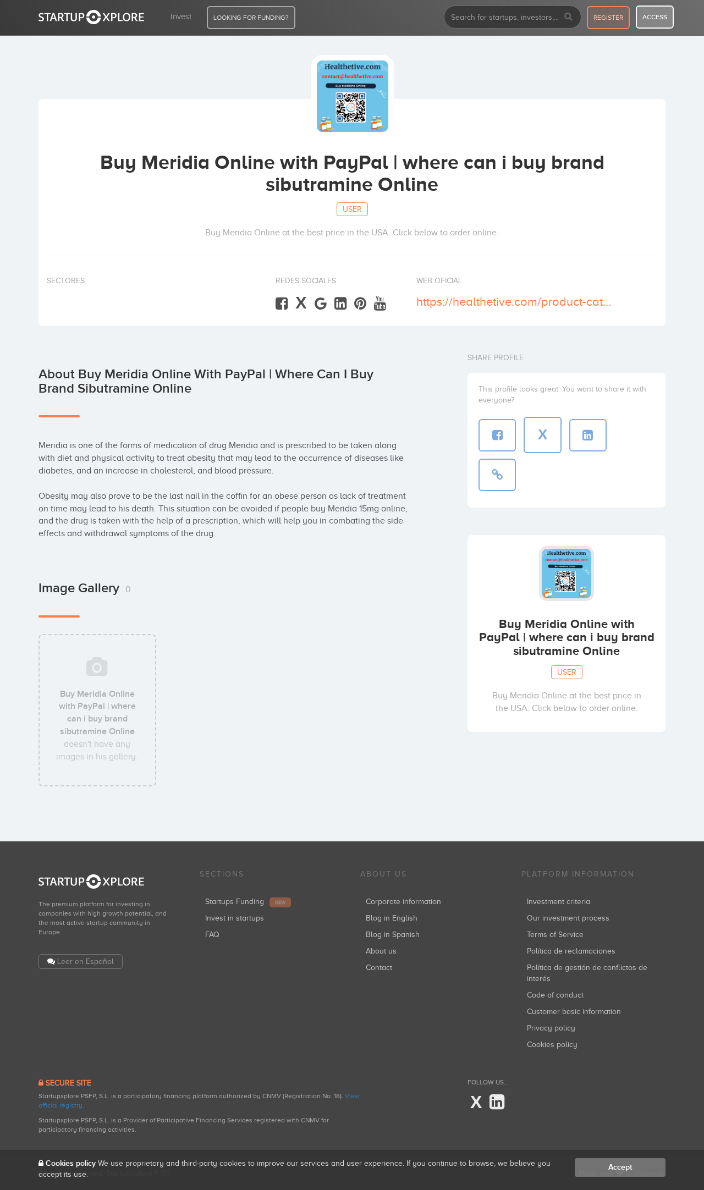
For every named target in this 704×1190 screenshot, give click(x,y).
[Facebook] (282, 304)
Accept (620, 1167)
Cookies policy (552, 1044)
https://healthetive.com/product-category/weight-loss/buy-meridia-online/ (515, 301)
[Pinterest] (360, 304)
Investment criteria (558, 901)
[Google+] (321, 304)
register (608, 17)
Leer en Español (85, 961)
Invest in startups (234, 918)
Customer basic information (574, 1011)
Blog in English (391, 918)
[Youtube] (380, 304)
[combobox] (512, 17)
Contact (379, 967)
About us (381, 951)
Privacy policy (551, 1028)
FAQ (212, 934)
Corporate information (403, 901)
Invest (180, 16)
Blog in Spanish (393, 934)
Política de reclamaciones (571, 951)
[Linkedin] (340, 304)
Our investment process (568, 918)
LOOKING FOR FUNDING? (251, 17)
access (654, 17)
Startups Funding (245, 901)
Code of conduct (555, 995)
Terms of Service (555, 934)
